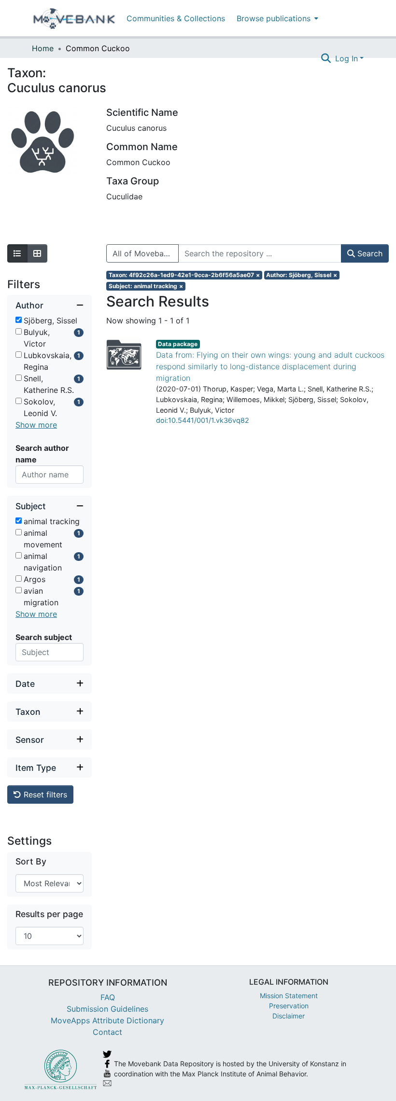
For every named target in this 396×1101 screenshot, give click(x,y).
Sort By (30, 861)
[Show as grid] (37, 253)
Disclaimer (288, 1016)
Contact (107, 1032)
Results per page (49, 914)
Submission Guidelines (107, 1009)
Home (43, 48)
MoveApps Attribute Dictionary (107, 1020)
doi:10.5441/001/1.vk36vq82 (202, 420)
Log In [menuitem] (346, 58)
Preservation (289, 1006)
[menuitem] (276, 18)
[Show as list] (17, 253)
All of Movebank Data (146, 253)
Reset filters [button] (44, 794)
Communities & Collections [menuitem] (176, 18)
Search (368, 253)
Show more (36, 425)
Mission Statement (289, 995)
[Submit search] (326, 58)
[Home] (74, 18)
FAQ (107, 997)
